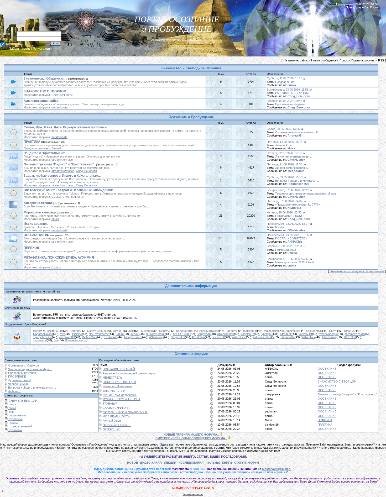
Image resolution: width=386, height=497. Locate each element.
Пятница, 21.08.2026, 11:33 (284, 164)
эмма (12, 408)
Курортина (15, 419)
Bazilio (120, 334)
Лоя (56, 340)
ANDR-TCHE (181, 334)
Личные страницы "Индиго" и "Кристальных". (59, 164)
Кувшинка (15, 430)
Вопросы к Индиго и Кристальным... (32, 387)
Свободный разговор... (23, 372)
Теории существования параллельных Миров (305, 193)
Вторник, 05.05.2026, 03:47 (284, 100)
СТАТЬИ (240, 462)
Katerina (75, 330)
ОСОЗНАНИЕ (34, 235)
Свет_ (333, 330)
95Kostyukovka (156, 334)
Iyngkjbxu (267, 334)
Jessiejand (40, 340)
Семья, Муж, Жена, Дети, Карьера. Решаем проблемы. (66, 127)
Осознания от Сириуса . (24, 365)
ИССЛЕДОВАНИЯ (191, 462)
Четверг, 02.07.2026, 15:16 (284, 153)
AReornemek (225, 334)
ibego (36, 330)
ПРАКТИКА (32, 142)
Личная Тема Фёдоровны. (292, 167)
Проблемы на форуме (290, 104)
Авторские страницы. (40, 203)
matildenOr (250, 330)
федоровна (296, 170)
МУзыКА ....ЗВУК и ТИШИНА (121, 399)
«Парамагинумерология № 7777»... (298, 204)
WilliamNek (308, 337)
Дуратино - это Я (19, 380)
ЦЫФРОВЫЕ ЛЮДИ (288, 215)
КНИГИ (227, 462)
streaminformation (62, 159)
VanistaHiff (305, 334)
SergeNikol (178, 337)
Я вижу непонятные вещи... (293, 156)
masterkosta (59, 107)
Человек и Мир (18, 383)
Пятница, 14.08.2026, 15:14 (284, 141)
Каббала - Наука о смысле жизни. (125, 412)
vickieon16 (272, 424)
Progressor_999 (298, 183)
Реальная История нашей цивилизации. (129, 373)
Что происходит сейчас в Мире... (30, 369)
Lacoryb (231, 330)
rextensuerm (184, 330)
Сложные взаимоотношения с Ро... (298, 132)
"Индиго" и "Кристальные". (45, 153)
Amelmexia (292, 330)
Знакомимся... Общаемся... (44, 78)
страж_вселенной (20, 426)
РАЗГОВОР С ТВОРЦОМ (292, 93)
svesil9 (135, 334)
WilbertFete (239, 337)
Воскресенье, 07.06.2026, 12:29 (288, 190)
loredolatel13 (67, 337)
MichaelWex (89, 337)
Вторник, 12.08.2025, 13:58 (284, 246)
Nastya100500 (96, 330)
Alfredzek (286, 334)
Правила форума (362, 60)
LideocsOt (218, 337)
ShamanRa (287, 337)
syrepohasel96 (42, 337)
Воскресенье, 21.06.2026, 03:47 (288, 258)
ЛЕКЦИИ (170, 462)
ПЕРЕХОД (31, 248)
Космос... (281, 227)
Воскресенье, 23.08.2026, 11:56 (287, 89)
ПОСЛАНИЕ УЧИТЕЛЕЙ (291, 238)
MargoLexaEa (133, 337)
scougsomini (314, 330)
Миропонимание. (37, 212)
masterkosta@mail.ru (276, 468)
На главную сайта (295, 60)
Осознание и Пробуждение (191, 117)
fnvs (62, 334)
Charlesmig (329, 337)
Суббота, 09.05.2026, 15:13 (284, 177)
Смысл (56, 196)
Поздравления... (286, 81)
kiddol (268, 428)
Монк (291, 148)
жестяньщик (55, 330)
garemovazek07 (355, 334)
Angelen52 (247, 334)
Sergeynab (204, 334)
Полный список (76, 340)
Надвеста (294, 207)
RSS (381, 60)
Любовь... (14, 391)
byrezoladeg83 (328, 334)
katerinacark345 (263, 337)
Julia (131, 330)
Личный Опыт (284, 145)
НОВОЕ (132, 462)
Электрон (271, 372)
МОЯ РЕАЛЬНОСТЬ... (117, 416)
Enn (11, 411)
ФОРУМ (253, 462)
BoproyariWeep (209, 330)
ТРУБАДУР (110, 403)
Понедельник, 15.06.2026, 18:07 (288, 223)
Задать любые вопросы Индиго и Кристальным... (62, 175)
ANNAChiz (295, 241)
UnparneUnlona (43, 334)
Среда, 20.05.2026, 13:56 (283, 128)
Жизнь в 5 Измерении (117, 386)
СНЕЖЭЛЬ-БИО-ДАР (22, 400)
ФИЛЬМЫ (213, 462)
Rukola (13, 422)
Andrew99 (294, 135)
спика (292, 85)
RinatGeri (350, 330)
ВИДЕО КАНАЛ (151, 462)
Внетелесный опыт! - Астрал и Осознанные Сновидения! (68, 190)
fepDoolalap (271, 330)
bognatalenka (17, 415)
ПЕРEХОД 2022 (285, 249)
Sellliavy (164, 330)
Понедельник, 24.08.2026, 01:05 (288, 235)
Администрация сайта (41, 101)
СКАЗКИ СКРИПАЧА (116, 407)
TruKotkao (110, 337)
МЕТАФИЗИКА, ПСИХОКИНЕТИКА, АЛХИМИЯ (59, 257)
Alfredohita (198, 337)
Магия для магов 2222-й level (294, 262)
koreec (117, 330)
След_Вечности (61, 94)
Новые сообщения (323, 60)
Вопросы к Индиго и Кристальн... (297, 180)
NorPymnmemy (99, 334)
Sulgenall (146, 330)
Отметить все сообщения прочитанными (357, 271)
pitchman (271, 411)
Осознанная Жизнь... (117, 425)
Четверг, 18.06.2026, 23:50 (284, 212)
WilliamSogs (156, 337)
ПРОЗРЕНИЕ (17, 376)
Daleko (292, 252)
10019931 (349, 337)
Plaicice (77, 334)
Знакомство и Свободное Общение (191, 68)
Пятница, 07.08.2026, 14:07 (284, 201)
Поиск (344, 60)
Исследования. (36, 224)
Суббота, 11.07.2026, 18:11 (284, 78)
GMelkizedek (296, 159)
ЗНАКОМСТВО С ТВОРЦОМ (45, 91)
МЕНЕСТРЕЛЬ (112, 377)
